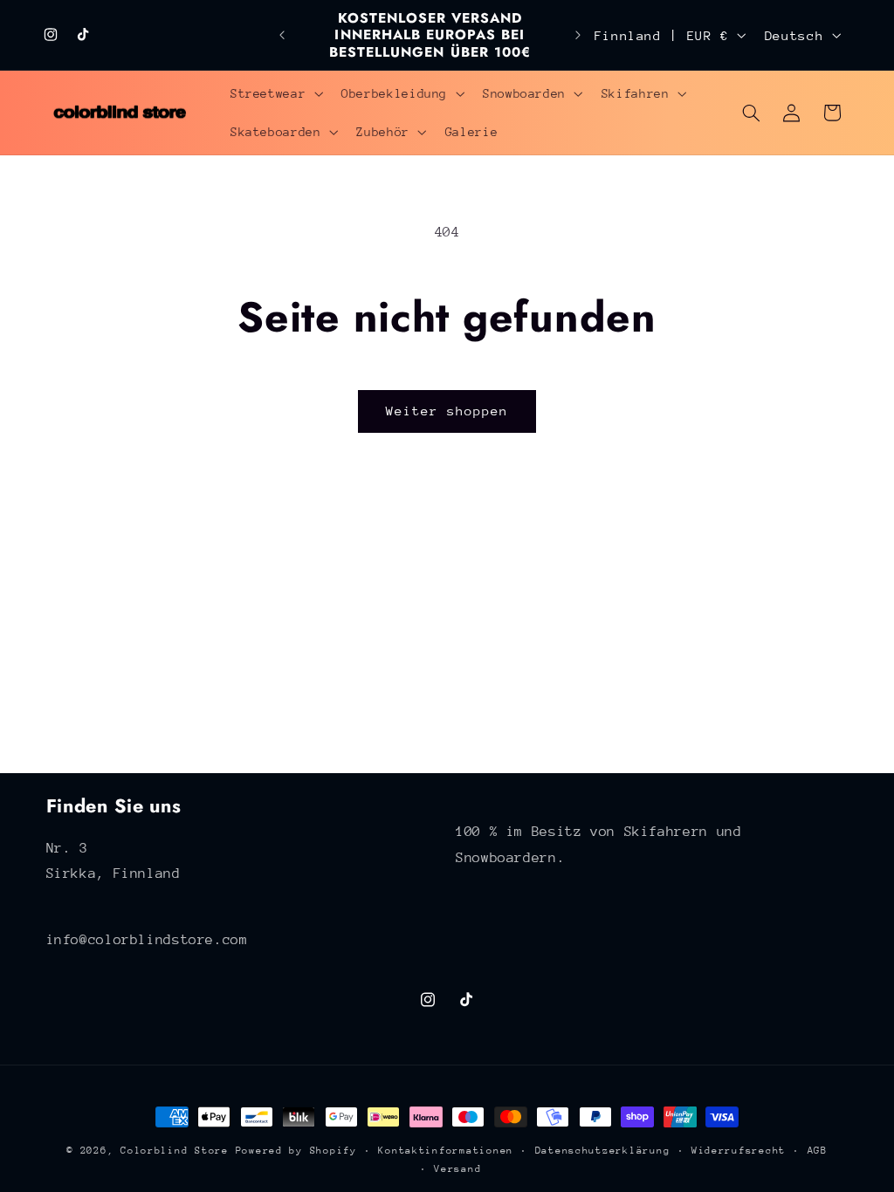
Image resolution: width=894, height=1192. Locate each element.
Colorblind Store (174, 1150)
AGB (818, 1150)
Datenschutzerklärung (602, 1150)
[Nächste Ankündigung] (578, 34)
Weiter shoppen (447, 410)
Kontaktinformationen (445, 1150)
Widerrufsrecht (738, 1150)
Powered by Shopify (296, 1150)
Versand (457, 1169)
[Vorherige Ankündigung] (282, 34)
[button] (274, 93)
